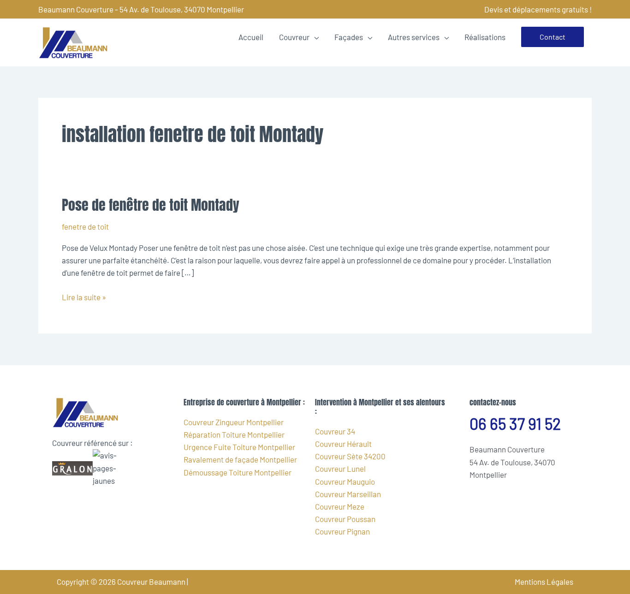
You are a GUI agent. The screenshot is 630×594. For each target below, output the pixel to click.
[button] (552, 37)
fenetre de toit (85, 226)
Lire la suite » (84, 296)
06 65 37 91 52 (515, 423)
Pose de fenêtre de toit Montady (150, 205)
